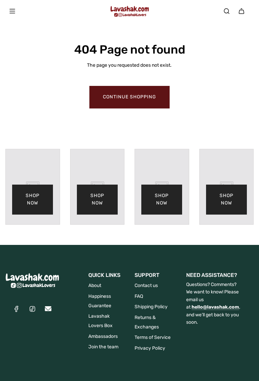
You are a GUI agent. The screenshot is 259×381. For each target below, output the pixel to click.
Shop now (32, 199)
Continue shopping (129, 97)
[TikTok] (32, 308)
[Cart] (241, 11)
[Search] (226, 11)
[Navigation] (12, 11)
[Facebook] (16, 308)
